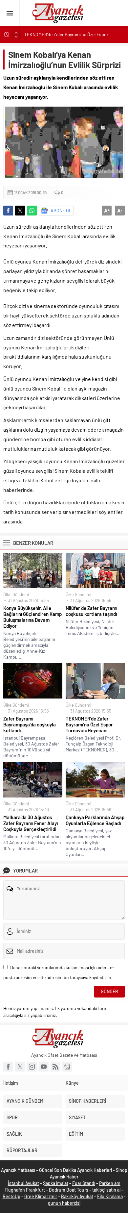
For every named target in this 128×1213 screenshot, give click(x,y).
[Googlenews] (67, 1067)
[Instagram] (32, 1067)
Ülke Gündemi (16, 594)
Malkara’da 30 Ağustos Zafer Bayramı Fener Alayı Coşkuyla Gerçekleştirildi (30, 823)
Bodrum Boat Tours (68, 1190)
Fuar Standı (83, 1183)
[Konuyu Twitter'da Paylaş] (20, 210)
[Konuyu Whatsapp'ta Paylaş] (32, 210)
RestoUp (11, 1196)
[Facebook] (8, 1067)
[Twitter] (20, 1067)
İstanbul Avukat (23, 1183)
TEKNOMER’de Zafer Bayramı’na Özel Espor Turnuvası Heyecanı (89, 724)
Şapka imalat (55, 1183)
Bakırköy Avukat (77, 1196)
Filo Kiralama (110, 1196)
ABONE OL (61, 210)
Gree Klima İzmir (40, 1196)
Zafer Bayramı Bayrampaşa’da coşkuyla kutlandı (29, 724)
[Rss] (55, 1067)
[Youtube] (44, 1067)
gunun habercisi (64, 1203)
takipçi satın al (106, 1190)
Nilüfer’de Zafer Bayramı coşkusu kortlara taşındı (91, 611)
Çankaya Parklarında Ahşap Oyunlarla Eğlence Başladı (95, 820)
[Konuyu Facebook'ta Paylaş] (8, 210)
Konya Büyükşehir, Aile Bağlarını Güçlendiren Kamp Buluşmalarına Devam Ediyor (32, 617)
